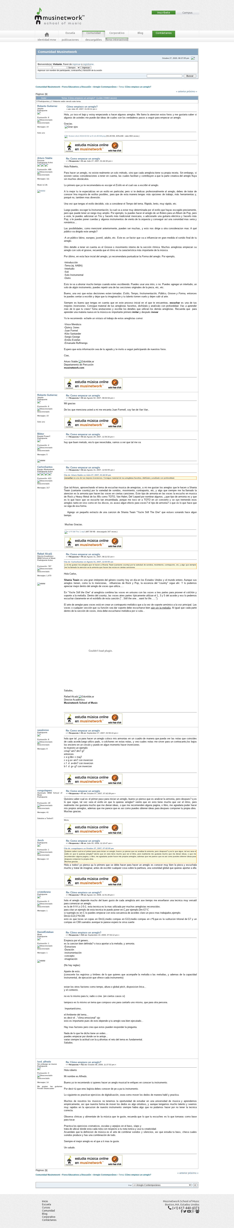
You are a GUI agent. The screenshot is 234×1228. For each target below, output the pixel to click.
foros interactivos (117, 39)
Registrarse (101, 80)
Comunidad (93, 32)
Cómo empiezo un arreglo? (138, 87)
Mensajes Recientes (57, 80)
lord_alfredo (44, 1061)
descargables (93, 39)
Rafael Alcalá (44, 553)
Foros (43, 80)
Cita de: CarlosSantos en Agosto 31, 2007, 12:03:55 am (88, 562)
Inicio (45, 1201)
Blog (140, 32)
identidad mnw (46, 39)
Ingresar (91, 80)
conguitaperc (44, 790)
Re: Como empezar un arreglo (83, 158)
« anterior (181, 91)
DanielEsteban (45, 932)
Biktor (40, 433)
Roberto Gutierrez (47, 106)
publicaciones (70, 39)
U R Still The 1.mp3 (76, 532)
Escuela (70, 32)
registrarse (88, 64)
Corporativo (116, 32)
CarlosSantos (44, 467)
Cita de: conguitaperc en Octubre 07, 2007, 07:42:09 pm (89, 848)
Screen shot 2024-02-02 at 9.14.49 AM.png (87, 136)
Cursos (46, 1207)
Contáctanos (164, 32)
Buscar (70, 80)
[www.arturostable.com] (41, 191)
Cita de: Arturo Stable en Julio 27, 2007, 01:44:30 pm (87, 475)
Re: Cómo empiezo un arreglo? (83, 892)
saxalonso (43, 730)
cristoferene (44, 892)
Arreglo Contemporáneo (105, 87)
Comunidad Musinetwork (48, 87)
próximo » (192, 91)
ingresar (76, 64)
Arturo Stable (44, 158)
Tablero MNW (81, 80)
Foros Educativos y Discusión (76, 87)
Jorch (40, 840)
